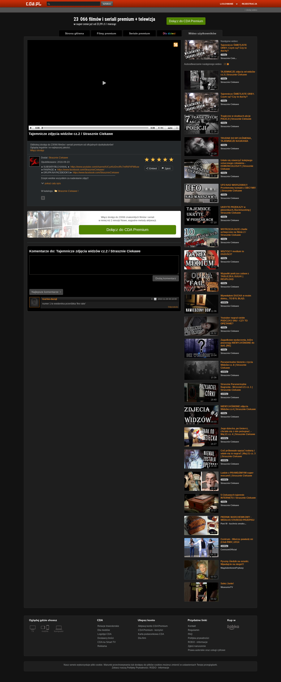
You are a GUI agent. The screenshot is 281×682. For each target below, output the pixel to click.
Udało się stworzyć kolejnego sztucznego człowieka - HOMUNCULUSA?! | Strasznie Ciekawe (237, 164)
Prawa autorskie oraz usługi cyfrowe (206, 650)
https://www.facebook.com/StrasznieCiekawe (96, 172)
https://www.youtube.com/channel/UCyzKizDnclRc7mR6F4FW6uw (105, 166)
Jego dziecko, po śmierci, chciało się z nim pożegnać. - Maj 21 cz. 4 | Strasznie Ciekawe (238, 431)
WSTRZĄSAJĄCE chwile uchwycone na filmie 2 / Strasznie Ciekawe (234, 232)
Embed (153, 168)
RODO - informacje (198, 642)
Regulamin (193, 630)
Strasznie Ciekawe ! (68, 191)
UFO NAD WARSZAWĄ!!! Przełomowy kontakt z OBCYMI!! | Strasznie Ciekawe (238, 188)
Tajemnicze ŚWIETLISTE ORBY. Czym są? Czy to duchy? (234, 48)
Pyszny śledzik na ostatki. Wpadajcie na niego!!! (235, 563)
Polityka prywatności (198, 638)
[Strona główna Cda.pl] (34, 3)
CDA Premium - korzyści (150, 630)
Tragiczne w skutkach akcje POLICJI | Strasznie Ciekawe (236, 117)
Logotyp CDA (104, 634)
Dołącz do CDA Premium (127, 230)
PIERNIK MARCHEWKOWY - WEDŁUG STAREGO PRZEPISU (237, 518)
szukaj (107, 3)
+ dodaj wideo (250, 10)
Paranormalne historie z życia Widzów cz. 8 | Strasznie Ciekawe (237, 365)
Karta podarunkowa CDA (151, 634)
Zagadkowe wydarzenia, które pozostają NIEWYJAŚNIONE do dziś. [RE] (237, 343)
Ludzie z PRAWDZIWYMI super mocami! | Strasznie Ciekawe (237, 474)
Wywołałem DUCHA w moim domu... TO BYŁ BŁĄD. (236, 297)
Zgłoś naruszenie (197, 646)
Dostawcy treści (105, 638)
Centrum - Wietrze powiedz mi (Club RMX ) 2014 (237, 540)
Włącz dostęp (37, 150)
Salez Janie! (227, 583)
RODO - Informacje (159, 667)
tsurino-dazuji (49, 299)
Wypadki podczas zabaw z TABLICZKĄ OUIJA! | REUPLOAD (235, 276)
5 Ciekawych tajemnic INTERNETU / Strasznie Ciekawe (238, 496)
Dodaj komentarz (165, 278)
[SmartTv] (48, 633)
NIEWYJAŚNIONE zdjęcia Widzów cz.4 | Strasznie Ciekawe (238, 408)
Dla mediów (103, 630)
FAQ (190, 634)
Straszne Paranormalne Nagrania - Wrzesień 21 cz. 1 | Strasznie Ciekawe (237, 387)
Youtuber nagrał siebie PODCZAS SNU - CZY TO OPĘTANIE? (234, 320)
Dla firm (142, 638)
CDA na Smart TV (106, 642)
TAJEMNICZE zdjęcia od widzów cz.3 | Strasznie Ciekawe (238, 73)
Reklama (102, 646)
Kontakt (192, 626)
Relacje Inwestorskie (108, 626)
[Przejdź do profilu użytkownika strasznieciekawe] (34, 161)
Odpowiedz (173, 307)
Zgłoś (167, 168)
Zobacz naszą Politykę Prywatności (130, 667)
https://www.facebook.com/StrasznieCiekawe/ (80, 169)
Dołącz (186, 21)
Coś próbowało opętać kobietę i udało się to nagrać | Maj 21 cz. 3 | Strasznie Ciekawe (238, 453)
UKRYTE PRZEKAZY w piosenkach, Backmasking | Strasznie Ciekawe (236, 210)
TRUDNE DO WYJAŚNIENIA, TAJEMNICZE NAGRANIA (236, 139)
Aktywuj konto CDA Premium (153, 626)
